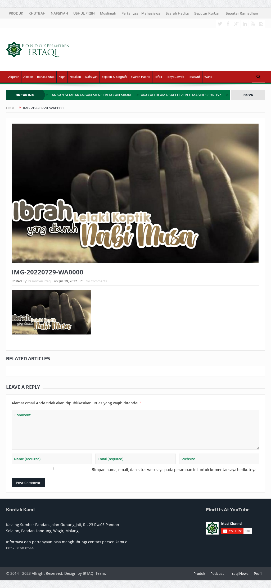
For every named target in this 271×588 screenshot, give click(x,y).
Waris (208, 77)
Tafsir (158, 77)
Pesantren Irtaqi (39, 281)
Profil (258, 573)
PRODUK (16, 13)
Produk (199, 573)
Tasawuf (194, 77)
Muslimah (108, 13)
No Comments (96, 281)
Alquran (13, 77)
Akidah (28, 77)
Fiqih (62, 77)
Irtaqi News (239, 573)
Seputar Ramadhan (242, 13)
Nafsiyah (91, 77)
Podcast (217, 573)
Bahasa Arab (46, 77)
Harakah (75, 77)
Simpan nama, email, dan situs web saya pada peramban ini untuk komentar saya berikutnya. (175, 469)
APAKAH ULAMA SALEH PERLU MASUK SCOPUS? (181, 95)
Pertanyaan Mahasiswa (140, 13)
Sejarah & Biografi (114, 77)
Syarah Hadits (177, 13)
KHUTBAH (37, 13)
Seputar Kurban (207, 13)
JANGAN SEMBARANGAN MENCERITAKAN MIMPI (90, 95)
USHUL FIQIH (84, 13)
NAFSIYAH (59, 13)
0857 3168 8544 (20, 547)
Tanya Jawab (175, 77)
